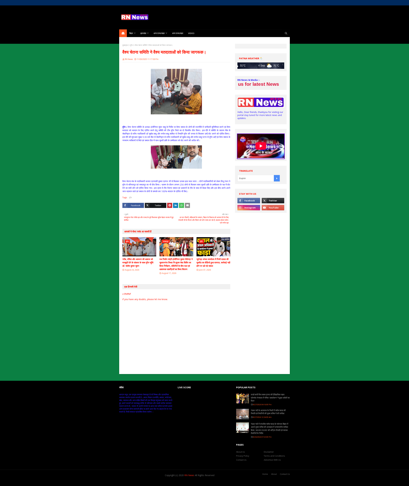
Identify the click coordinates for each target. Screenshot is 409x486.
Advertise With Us (272, 459)
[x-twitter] (271, 3)
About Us (132, 2)
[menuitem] (123, 33)
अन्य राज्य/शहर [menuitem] (159, 33)
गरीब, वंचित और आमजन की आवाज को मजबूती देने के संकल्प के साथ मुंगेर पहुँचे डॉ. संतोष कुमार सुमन (137, 262)
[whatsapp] (282, 3)
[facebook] (265, 3)
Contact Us (241, 459)
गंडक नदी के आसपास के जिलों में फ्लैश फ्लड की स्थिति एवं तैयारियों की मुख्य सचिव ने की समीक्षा (268, 412)
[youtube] (273, 207)
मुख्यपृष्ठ (125, 45)
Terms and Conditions (274, 455)
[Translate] (277, 178)
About (274, 474)
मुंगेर (131, 45)
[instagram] (277, 3)
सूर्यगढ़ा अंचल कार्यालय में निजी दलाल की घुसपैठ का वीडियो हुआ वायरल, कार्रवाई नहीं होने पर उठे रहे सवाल (213, 262)
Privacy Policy (242, 455)
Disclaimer (269, 451)
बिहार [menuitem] (131, 33)
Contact (143, 2)
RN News (129, 59)
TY (137, 481)
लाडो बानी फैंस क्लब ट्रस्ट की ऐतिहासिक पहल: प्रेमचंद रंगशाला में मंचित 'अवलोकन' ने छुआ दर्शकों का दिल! (270, 397)
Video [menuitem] (191, 33)
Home (122, 2)
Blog (156, 481)
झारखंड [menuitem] (143, 33)
